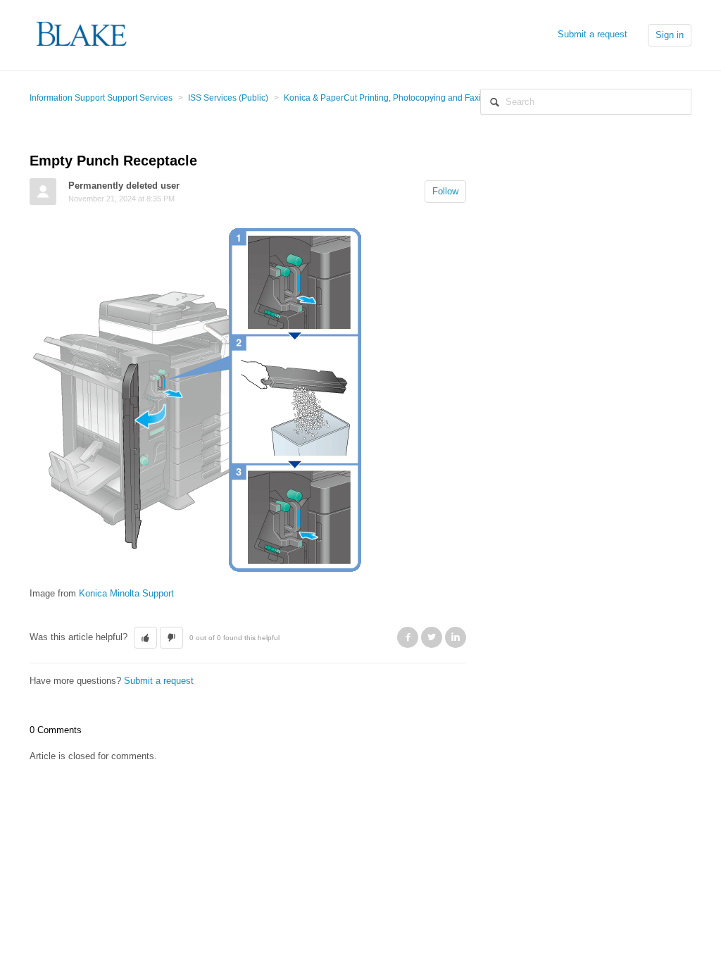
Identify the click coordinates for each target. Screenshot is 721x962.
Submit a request (592, 34)
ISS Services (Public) (228, 98)
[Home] (82, 34)
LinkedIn (455, 637)
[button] (145, 638)
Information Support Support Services (101, 98)
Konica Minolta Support (126, 593)
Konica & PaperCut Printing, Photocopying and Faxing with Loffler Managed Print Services (456, 98)
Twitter (431, 637)
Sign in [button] (670, 35)
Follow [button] (445, 191)
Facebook (407, 637)
